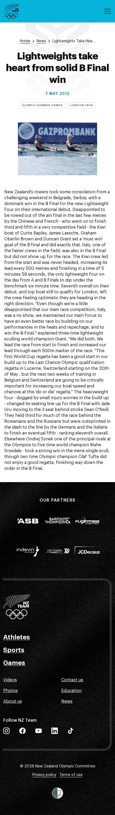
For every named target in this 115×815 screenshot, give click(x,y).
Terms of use (71, 775)
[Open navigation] (107, 11)
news (41, 41)
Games (14, 663)
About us (12, 701)
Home (25, 41)
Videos (10, 680)
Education (71, 691)
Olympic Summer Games (42, 105)
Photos (10, 691)
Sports (13, 650)
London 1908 (81, 105)
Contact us (72, 680)
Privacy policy (44, 775)
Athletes (16, 637)
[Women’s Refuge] (57, 793)
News (66, 701)
